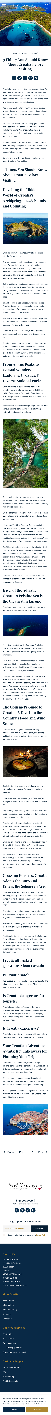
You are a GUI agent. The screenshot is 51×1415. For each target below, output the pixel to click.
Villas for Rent (8, 1300)
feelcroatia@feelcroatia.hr (16, 1285)
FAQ (4, 1372)
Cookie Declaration (11, 1381)
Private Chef (8, 1334)
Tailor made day (9, 1343)
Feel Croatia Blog (10, 1310)
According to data (10, 645)
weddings (7, 683)
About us (7, 1314)
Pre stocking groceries (12, 1348)
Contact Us (7, 1319)
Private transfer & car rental (14, 1352)
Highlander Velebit (10, 525)
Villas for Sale (8, 1305)
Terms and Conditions (12, 1367)
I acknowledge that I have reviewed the (27, 1235)
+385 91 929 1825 (12, 1281)
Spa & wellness (9, 1338)
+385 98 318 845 (12, 1278)
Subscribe (40, 1229)
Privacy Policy (41, 1235)
